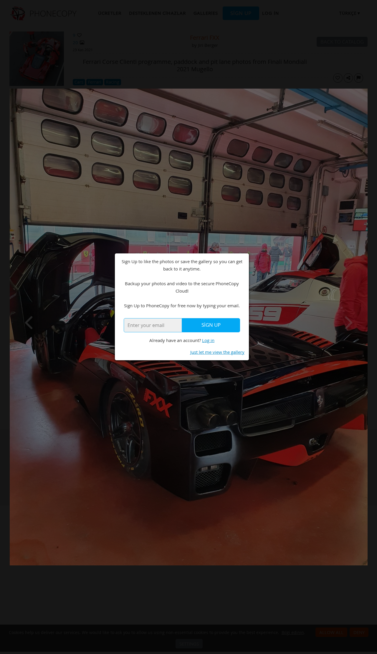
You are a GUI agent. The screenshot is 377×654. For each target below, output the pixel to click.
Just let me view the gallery (217, 352)
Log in (208, 340)
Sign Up (211, 325)
